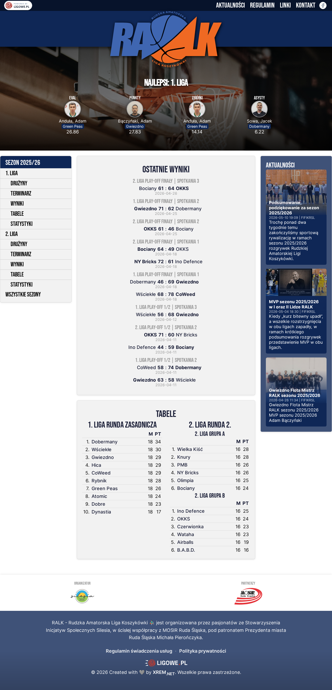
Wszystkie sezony (23, 294)
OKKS (183, 519)
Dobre (98, 504)
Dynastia (101, 512)
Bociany (186, 488)
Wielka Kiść (190, 449)
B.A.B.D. (186, 550)
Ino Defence (191, 511)
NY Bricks (188, 472)
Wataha (185, 534)
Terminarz (21, 193)
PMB (182, 465)
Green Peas (73, 126)
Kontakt (305, 5)
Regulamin (262, 5)
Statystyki (21, 224)
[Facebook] (323, 5)
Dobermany (259, 126)
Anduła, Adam (72, 121)
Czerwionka (190, 526)
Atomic (99, 496)
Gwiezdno (135, 126)
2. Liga (11, 234)
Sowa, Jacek (259, 121)
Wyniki (17, 203)
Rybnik (99, 480)
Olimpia (185, 480)
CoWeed (101, 473)
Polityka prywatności (202, 651)
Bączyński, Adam (135, 121)
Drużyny (19, 183)
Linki (285, 5)
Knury (183, 457)
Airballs (185, 542)
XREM (164, 672)
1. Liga (11, 173)
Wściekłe (102, 449)
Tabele (17, 214)
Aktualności (230, 5)
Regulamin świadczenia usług (139, 651)
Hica (96, 465)
